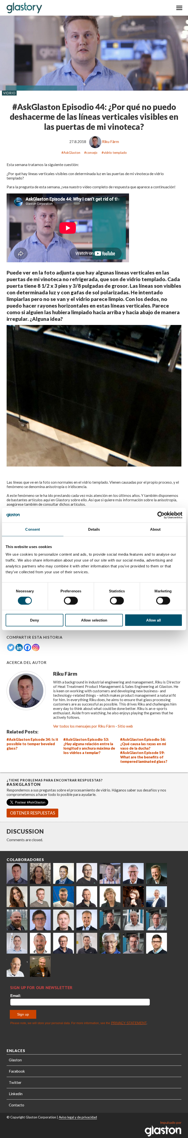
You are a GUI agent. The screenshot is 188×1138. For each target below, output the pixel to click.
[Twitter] (10, 647)
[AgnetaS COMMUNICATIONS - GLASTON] (110, 896)
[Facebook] (27, 647)
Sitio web (125, 726)
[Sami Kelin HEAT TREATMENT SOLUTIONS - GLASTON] (40, 966)
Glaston (15, 1060)
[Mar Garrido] (17, 896)
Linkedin (16, 1093)
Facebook (17, 1071)
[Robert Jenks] (156, 896)
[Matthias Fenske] (17, 943)
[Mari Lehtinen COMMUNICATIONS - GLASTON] (40, 873)
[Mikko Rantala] (63, 920)
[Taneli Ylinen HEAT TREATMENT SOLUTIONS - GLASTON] (110, 873)
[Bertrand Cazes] (40, 943)
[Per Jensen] (110, 943)
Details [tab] (94, 529)
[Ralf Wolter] (133, 920)
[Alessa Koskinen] (110, 920)
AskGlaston (71, 153)
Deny (34, 620)
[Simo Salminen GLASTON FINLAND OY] (63, 943)
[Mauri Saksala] (156, 873)
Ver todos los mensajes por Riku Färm (84, 726)
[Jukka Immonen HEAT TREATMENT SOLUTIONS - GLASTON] (86, 896)
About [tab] (155, 529)
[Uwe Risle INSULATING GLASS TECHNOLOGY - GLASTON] (133, 873)
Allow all (153, 620)
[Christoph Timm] (17, 966)
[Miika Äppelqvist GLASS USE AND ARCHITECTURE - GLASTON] (63, 873)
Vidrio (9, 93)
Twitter (15, 1082)
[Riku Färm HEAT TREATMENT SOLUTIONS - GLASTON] (17, 873)
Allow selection (94, 620)
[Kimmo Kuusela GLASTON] (63, 896)
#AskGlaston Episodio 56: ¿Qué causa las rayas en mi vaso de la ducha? (143, 743)
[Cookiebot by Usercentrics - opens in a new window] (161, 515)
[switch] (71, 600)
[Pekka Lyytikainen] (17, 920)
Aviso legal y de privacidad (78, 1117)
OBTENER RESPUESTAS (32, 812)
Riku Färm (110, 141)
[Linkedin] (19, 647)
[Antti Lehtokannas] (156, 920)
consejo (91, 153)
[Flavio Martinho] (86, 943)
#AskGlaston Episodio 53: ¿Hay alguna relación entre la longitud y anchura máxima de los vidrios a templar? (89, 746)
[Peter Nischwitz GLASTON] (86, 920)
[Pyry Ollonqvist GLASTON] (156, 943)
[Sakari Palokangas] (133, 943)
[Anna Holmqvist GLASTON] (133, 896)
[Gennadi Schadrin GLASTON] (40, 920)
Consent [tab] (32, 529)
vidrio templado (115, 153)
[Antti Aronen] (86, 873)
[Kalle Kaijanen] (40, 896)
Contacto (16, 1105)
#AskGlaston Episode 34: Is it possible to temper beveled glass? (32, 743)
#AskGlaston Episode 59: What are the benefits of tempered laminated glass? (143, 757)
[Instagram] (35, 647)
